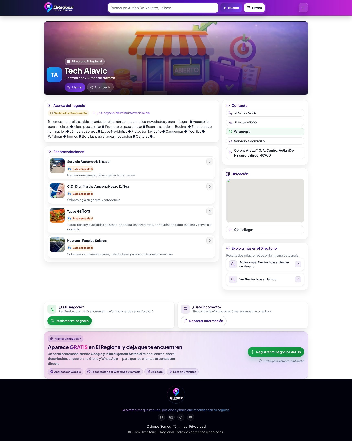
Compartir (103, 87)
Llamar (77, 87)
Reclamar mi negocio (72, 321)
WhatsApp (242, 131)
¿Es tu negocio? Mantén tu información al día (123, 113)
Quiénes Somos (158, 426)
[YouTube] (190, 417)
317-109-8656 (245, 122)
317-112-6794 (245, 113)
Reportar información (206, 321)
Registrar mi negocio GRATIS (278, 352)
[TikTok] (180, 417)
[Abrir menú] (303, 7)
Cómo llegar (243, 229)
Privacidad (197, 426)
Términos (180, 426)
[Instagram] (171, 417)
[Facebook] (161, 417)
